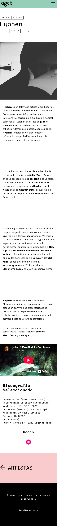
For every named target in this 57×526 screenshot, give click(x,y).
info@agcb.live (28, 510)
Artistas (18, 467)
